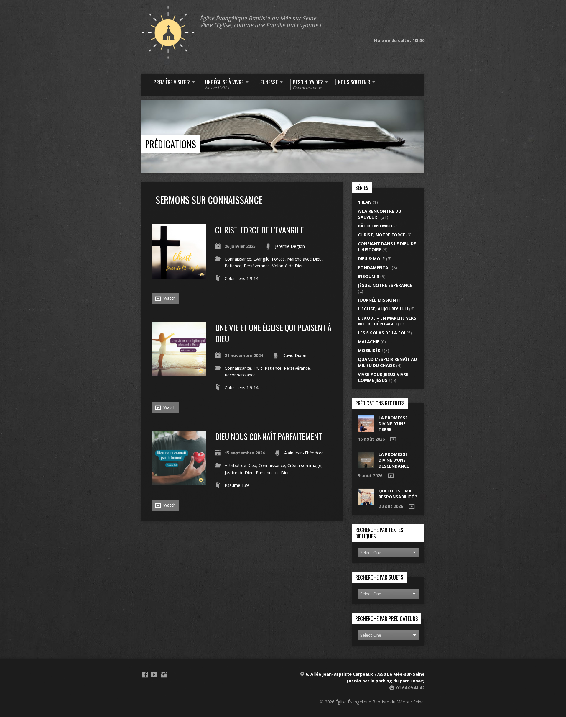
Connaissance (238, 259)
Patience (233, 266)
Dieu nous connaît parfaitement (268, 436)
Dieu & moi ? (371, 258)
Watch (169, 298)
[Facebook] (145, 674)
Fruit (258, 368)
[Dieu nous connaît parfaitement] (179, 482)
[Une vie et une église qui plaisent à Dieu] (179, 373)
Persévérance (257, 266)
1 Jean (364, 202)
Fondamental (374, 267)
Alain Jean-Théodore (304, 453)
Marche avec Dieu (304, 259)
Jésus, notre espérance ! (386, 285)
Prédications (170, 144)
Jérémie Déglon (290, 246)
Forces (278, 259)
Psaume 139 (237, 485)
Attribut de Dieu (240, 465)
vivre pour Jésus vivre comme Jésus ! (383, 377)
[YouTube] (154, 674)
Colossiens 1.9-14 (241, 278)
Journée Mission (377, 300)
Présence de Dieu (273, 472)
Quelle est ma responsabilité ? (398, 494)
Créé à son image (304, 465)
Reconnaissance (240, 375)
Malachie (368, 341)
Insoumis (368, 276)
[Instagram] (164, 674)
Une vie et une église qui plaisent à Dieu (273, 333)
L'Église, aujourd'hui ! (383, 309)
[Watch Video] (393, 439)
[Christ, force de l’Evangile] (179, 275)
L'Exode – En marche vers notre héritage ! (387, 321)
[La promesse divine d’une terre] (366, 428)
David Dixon (294, 355)
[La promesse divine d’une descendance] (366, 465)
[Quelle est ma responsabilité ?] (366, 502)
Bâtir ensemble (375, 226)
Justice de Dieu (239, 472)
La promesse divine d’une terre (393, 423)
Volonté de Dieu (288, 266)
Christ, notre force (381, 235)
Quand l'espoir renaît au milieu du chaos (387, 362)
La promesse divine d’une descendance (394, 460)
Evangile (261, 259)
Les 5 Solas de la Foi (381, 332)
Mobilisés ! (370, 350)
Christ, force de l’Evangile (259, 230)
